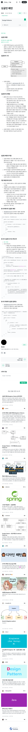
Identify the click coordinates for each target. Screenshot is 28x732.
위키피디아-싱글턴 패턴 (6, 40)
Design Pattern (5, 15)
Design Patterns (7, 20)
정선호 (2, 13)
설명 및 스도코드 (5, 42)
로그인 (24, 2)
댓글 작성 (23, 382)
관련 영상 (3, 33)
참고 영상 (6, 242)
